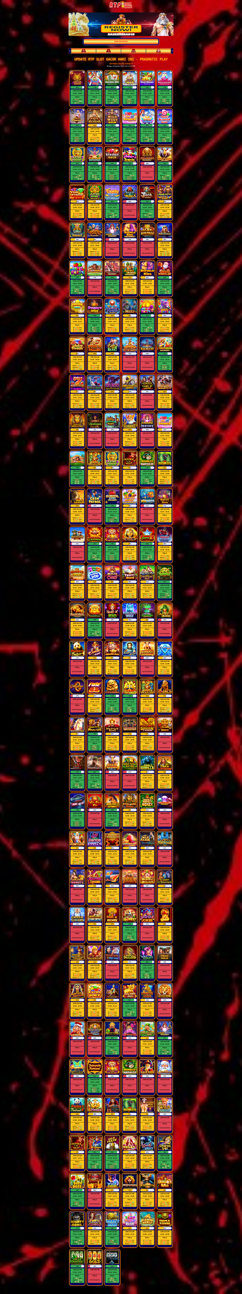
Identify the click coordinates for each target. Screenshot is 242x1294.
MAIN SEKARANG (121, 41)
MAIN (77, 79)
